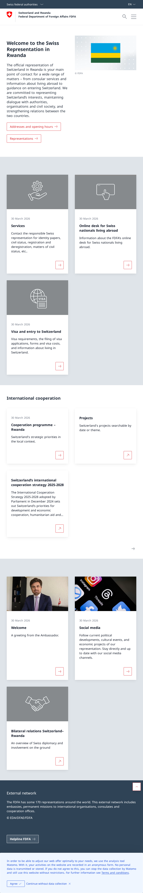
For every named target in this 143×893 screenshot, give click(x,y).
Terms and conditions (115, 872)
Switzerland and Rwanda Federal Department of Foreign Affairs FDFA (47, 14)
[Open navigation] (133, 17)
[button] (137, 787)
